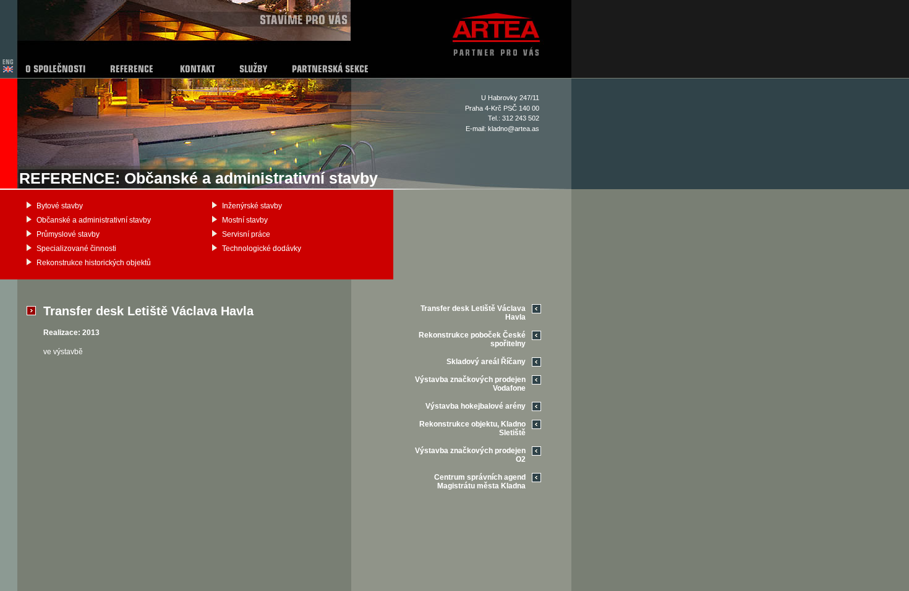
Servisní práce (246, 234)
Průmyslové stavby (68, 234)
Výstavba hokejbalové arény (475, 406)
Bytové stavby (59, 206)
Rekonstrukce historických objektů (93, 262)
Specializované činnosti (76, 248)
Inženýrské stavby (252, 206)
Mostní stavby (245, 220)
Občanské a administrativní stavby (93, 220)
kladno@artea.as (513, 128)
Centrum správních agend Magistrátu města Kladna (480, 481)
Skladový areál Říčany (486, 361)
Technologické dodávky (261, 248)
